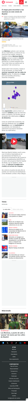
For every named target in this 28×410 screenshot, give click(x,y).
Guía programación (14, 359)
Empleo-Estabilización (14, 381)
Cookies (14, 395)
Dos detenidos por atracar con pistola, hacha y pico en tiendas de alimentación (5, 255)
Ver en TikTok (16, 343)
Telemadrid (14, 351)
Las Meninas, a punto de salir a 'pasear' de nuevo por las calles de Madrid (14, 321)
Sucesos (11, 213)
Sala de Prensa (14, 366)
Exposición (4, 204)
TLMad (10, 5)
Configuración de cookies (14, 398)
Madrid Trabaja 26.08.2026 (5, 248)
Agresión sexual (13, 235)
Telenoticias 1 (5, 330)
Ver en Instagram (11, 342)
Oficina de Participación (14, 388)
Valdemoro (12, 253)
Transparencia (14, 371)
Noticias (4, 5)
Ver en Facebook (3, 343)
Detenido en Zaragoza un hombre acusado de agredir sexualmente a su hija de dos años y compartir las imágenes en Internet (5, 237)
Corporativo (14, 364)
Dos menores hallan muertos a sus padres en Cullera (5, 215)
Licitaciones (14, 383)
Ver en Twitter (7, 343)
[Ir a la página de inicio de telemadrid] (7, 2)
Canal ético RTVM (14, 385)
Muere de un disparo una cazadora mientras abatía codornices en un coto (5, 222)
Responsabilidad (14, 368)
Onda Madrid (17, 5)
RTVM (14, 347)
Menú (26, 2)
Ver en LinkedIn (20, 342)
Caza (10, 220)
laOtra (14, 356)
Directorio (14, 373)
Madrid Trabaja (13, 227)
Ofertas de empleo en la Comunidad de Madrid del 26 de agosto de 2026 (5, 230)
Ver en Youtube (24, 342)
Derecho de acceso (14, 378)
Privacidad (14, 390)
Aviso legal (14, 393)
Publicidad (14, 376)
